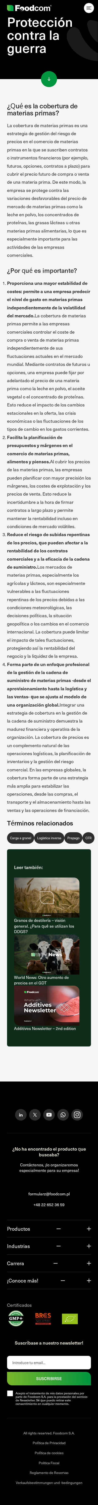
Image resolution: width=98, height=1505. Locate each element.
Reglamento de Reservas (49, 1472)
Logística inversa (49, 838)
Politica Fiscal (49, 1462)
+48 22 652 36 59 (49, 1204)
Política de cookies (49, 1452)
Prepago (73, 838)
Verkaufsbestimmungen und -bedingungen (49, 1482)
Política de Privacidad (49, 1442)
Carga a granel (20, 838)
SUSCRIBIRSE (49, 1378)
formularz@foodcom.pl (49, 1193)
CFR (88, 838)
